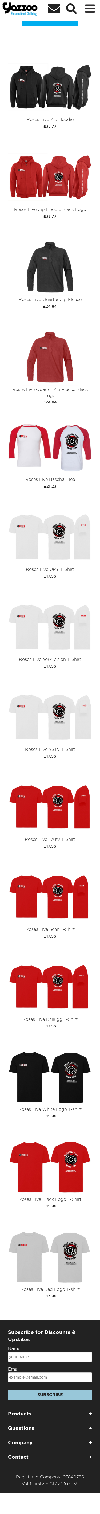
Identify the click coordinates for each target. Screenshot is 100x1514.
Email (13, 1369)
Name (14, 1348)
